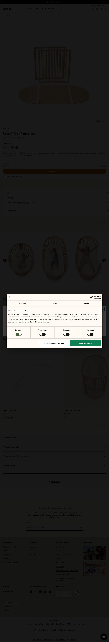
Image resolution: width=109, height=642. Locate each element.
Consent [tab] (22, 303)
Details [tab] (54, 303)
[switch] (42, 334)
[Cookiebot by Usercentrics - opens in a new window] (91, 297)
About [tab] (86, 303)
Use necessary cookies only (54, 343)
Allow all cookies (85, 343)
